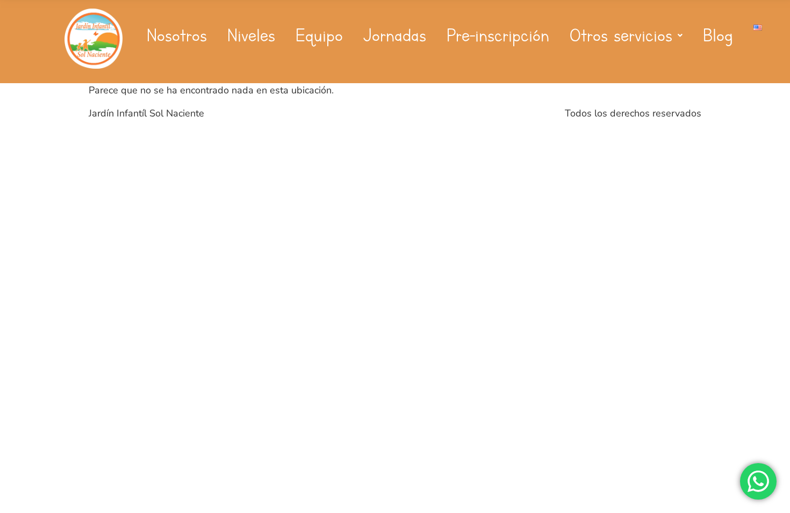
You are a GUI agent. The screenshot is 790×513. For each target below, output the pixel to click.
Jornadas (394, 35)
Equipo (319, 35)
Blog (718, 35)
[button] (626, 35)
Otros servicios (621, 35)
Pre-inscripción (498, 35)
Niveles (251, 35)
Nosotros (177, 35)
